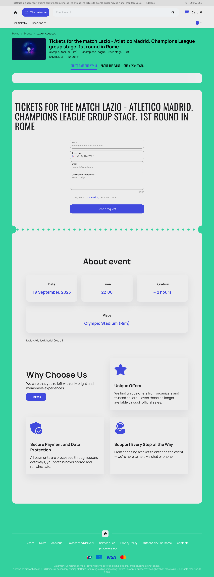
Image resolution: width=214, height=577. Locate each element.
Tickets (36, 397)
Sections (37, 23)
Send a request (107, 209)
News (42, 543)
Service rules (107, 543)
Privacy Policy (128, 543)
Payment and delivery (81, 543)
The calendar (38, 12)
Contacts (182, 543)
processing (92, 197)
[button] (73, 156)
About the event (110, 65)
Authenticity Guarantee (157, 543)
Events (30, 543)
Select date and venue (84, 65)
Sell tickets (20, 23)
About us (56, 543)
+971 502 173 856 (193, 3)
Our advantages (134, 65)
